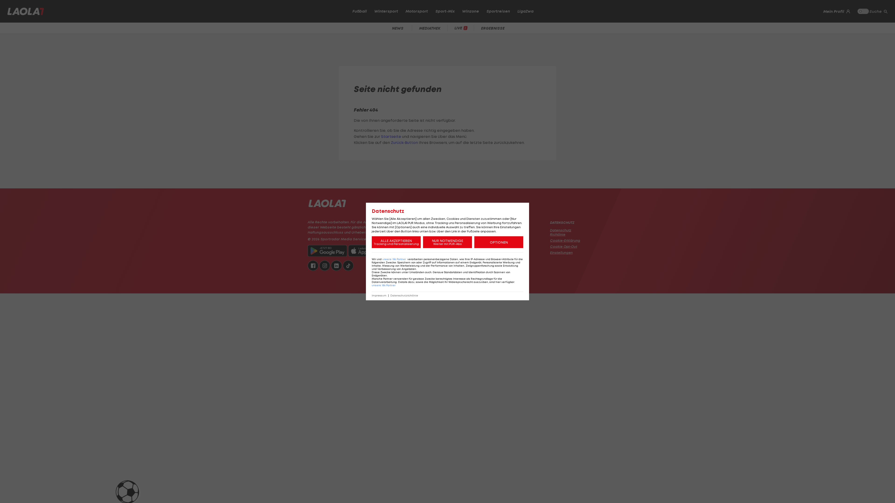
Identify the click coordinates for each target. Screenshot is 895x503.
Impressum (379, 295)
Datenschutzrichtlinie (404, 295)
